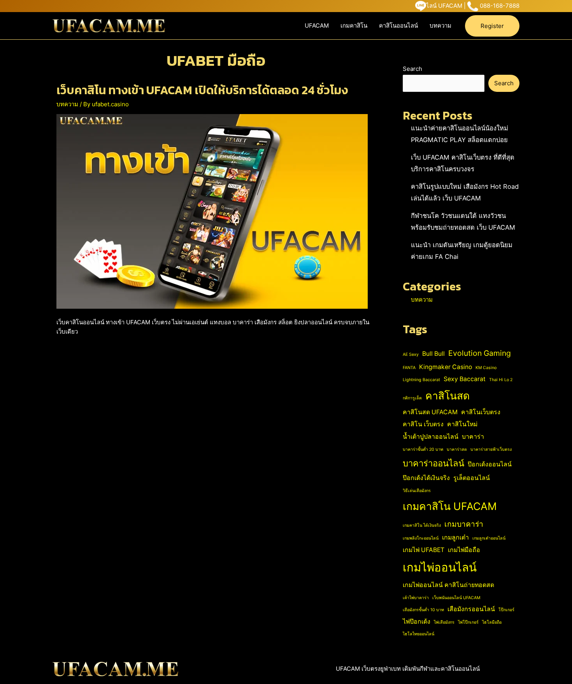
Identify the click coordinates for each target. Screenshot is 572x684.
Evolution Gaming (479, 353)
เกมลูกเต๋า (455, 537)
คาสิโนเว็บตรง (480, 412)
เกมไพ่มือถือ (464, 550)
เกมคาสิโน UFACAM (450, 506)
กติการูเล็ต (412, 398)
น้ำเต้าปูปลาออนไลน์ (430, 436)
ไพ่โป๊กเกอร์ (468, 622)
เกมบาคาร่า (463, 524)
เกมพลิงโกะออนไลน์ (421, 538)
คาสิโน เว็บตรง (423, 424)
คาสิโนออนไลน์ (398, 25)
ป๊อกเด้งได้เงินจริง (426, 478)
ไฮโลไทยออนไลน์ (418, 634)
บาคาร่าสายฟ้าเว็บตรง (491, 449)
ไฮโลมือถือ (492, 622)
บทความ (440, 25)
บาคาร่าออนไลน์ (433, 463)
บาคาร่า (473, 436)
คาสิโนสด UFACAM (430, 412)
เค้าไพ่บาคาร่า (416, 597)
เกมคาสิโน (353, 25)
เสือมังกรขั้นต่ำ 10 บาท (423, 609)
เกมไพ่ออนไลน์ (440, 567)
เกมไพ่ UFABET (423, 550)
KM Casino (486, 367)
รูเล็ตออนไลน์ (471, 478)
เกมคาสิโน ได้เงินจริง (422, 525)
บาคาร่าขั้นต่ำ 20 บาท (423, 449)
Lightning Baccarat (421, 379)
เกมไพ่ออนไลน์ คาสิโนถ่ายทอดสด (448, 585)
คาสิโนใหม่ (462, 424)
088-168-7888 (499, 5)
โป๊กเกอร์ (506, 609)
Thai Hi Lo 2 (500, 379)
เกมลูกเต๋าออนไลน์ (488, 538)
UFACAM (317, 25)
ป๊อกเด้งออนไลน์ (490, 464)
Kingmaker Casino (445, 367)
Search (412, 68)
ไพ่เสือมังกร (444, 622)
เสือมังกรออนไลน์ (471, 609)
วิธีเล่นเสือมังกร (417, 490)
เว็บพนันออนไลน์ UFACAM (456, 597)
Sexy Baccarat (465, 379)
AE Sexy (411, 354)
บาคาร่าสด (457, 449)
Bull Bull (433, 353)
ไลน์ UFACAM (444, 5)
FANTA (409, 367)
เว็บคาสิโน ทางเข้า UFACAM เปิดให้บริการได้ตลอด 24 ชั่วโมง (202, 90)
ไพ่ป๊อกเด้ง (416, 621)
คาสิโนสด (447, 395)
